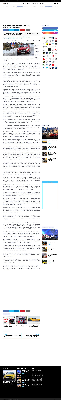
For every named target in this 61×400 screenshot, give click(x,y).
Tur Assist (33, 379)
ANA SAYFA (22, 3)
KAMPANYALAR (27, 3)
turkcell (37, 384)
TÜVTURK (37, 379)
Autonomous (40, 370)
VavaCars (35, 380)
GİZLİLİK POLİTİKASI (40, 374)
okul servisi (33, 384)
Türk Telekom (40, 379)
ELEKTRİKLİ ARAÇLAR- (34, 3)
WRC (38, 380)
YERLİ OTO (41, 380)
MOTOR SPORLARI (17, 27)
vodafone (40, 384)
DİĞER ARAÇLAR (40, 3)
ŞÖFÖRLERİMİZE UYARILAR (39, 385)
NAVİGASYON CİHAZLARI (40, 375)
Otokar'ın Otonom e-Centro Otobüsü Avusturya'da (13, 38)
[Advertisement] (30, 15)
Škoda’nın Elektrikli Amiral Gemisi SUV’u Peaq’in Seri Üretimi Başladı (21, 6)
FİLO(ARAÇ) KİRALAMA (34, 374)
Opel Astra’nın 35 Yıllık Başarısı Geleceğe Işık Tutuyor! (9, 382)
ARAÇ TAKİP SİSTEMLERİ (34, 370)
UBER (32, 380)
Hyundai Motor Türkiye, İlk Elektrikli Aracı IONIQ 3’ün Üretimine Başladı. (17, 37)
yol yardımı (33, 385)
